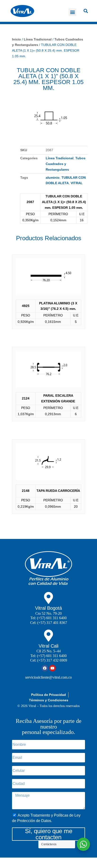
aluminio (53, 177)
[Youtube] (52, 668)
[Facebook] (44, 668)
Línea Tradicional (38, 39)
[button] (72, 12)
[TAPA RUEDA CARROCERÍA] (48, 462)
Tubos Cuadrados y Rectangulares (65, 163)
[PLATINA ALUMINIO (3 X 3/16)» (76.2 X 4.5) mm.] (48, 277)
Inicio (16, 39)
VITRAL (77, 183)
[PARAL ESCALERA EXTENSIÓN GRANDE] (48, 370)
